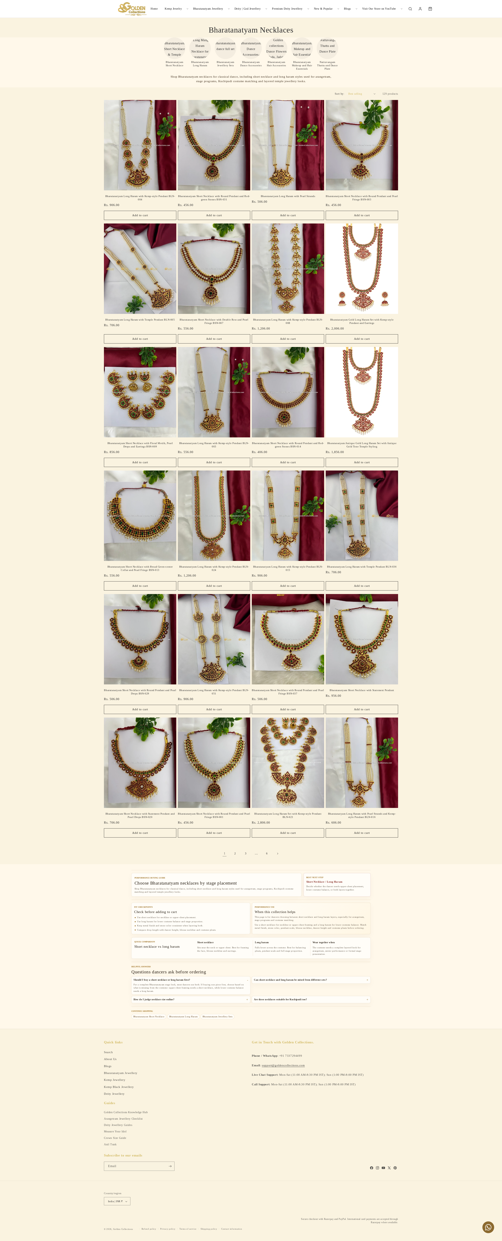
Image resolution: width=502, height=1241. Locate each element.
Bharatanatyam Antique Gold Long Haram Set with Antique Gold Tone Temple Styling (362, 445)
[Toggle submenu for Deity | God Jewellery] (266, 9)
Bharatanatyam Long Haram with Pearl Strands (288, 196)
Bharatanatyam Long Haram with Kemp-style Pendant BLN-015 (288, 568)
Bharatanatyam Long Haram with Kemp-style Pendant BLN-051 (214, 692)
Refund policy (149, 1229)
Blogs (347, 8)
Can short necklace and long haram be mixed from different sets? (290, 980)
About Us (110, 1058)
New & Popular (323, 8)
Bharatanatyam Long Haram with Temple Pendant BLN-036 (362, 566)
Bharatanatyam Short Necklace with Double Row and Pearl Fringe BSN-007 (214, 321)
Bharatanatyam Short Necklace (149, 1016)
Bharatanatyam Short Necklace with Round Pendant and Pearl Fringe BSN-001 (214, 815)
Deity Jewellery (114, 1093)
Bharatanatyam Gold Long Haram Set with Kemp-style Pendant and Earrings (362, 321)
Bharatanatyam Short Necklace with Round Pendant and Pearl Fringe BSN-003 (362, 198)
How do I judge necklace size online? (154, 999)
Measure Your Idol (115, 1131)
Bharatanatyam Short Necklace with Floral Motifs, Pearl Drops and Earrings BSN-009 (140, 445)
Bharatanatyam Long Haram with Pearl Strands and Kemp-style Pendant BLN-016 (362, 815)
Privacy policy (167, 1229)
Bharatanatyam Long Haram (183, 1016)
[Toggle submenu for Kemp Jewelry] (187, 9)
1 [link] (225, 853)
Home (154, 8)
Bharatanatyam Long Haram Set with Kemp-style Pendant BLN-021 (287, 815)
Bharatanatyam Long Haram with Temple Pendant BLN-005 (140, 319)
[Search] (410, 8)
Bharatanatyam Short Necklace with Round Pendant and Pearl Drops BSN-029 (140, 692)
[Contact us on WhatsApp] (488, 1227)
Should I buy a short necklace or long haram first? (162, 980)
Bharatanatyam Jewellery (208, 8)
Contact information (231, 1229)
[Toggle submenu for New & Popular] (338, 9)
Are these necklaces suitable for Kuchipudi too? (280, 999)
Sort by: (339, 93)
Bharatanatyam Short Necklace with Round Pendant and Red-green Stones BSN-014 (288, 445)
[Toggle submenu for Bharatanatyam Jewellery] (229, 9)
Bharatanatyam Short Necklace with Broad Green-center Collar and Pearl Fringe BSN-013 (140, 568)
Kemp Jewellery (114, 1079)
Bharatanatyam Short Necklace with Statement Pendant (362, 690)
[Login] (420, 8)
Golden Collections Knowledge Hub (126, 1112)
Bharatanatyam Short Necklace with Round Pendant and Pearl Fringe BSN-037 (288, 692)
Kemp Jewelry (173, 8)
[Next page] (277, 853)
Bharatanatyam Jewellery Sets (218, 1016)
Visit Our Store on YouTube (379, 8)
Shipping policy (209, 1229)
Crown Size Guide (115, 1138)
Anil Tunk (110, 1144)
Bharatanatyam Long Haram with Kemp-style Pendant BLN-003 (214, 445)
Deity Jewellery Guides (118, 1125)
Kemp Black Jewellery (119, 1086)
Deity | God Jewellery (248, 8)
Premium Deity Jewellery (287, 8)
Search (108, 1052)
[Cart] (430, 8)
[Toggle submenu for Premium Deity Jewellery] (308, 9)
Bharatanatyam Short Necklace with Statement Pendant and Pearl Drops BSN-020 (140, 815)
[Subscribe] (170, 1166)
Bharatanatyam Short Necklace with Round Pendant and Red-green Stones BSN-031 (214, 198)
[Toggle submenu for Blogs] (356, 9)
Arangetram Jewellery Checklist (123, 1118)
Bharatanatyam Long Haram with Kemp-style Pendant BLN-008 (288, 321)
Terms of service (187, 1229)
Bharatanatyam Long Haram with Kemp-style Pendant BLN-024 (214, 568)
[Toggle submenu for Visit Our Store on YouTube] (401, 9)
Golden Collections (123, 1229)
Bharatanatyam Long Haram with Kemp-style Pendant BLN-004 (140, 198)
